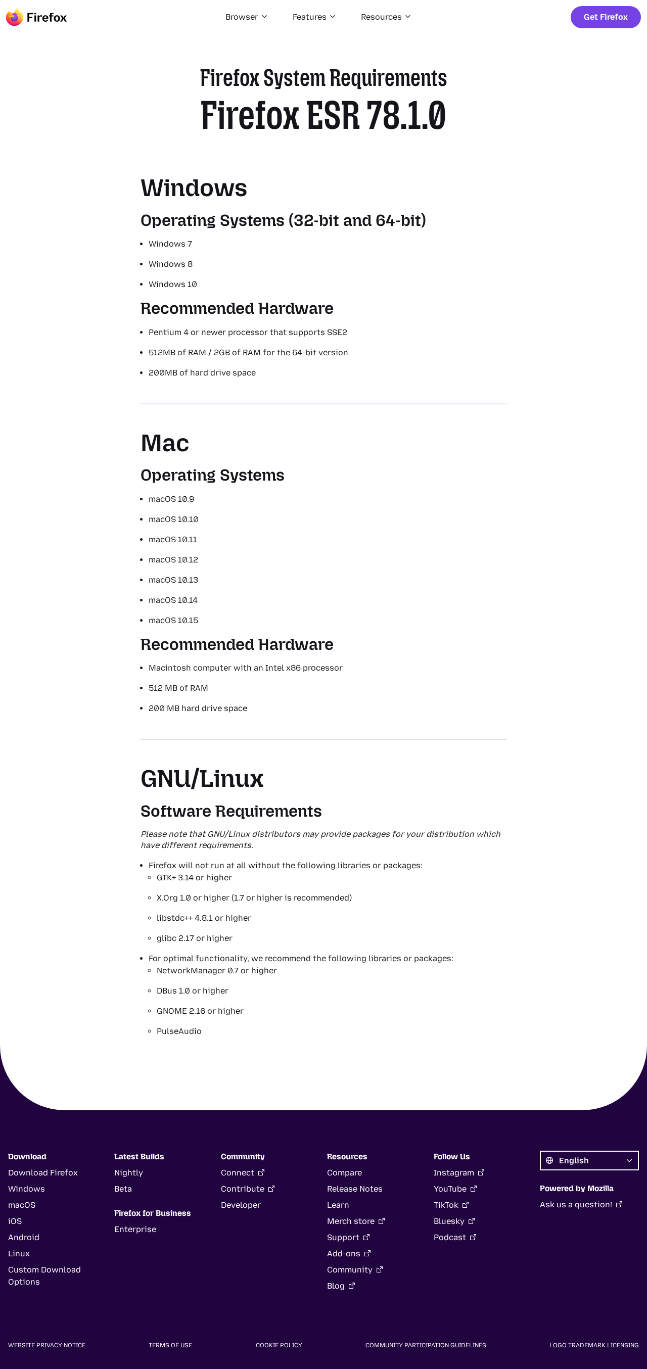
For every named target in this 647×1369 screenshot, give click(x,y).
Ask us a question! (576, 1204)
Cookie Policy (279, 1345)
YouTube (450, 1189)
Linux (19, 1253)
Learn (338, 1205)
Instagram (454, 1172)
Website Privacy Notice (46, 1345)
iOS (15, 1221)
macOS (21, 1205)
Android (23, 1237)
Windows (26, 1189)
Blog (336, 1286)
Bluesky (449, 1221)
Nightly (128, 1172)
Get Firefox (606, 17)
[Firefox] (36, 17)
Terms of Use (170, 1345)
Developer (241, 1205)
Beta (123, 1189)
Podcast (450, 1237)
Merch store (351, 1221)
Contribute (242, 1189)
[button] (246, 17)
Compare (344, 1172)
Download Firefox (43, 1172)
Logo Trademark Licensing (594, 1345)
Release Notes (355, 1189)
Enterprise (135, 1229)
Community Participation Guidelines (425, 1345)
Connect (237, 1172)
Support (343, 1237)
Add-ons (343, 1253)
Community (350, 1269)
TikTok (446, 1205)
